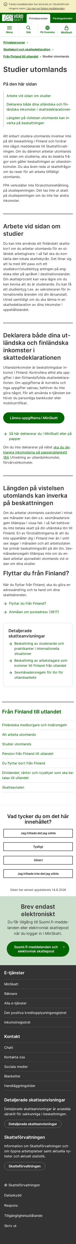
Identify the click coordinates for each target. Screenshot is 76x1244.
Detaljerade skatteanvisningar (33, 1124)
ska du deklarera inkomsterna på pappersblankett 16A (36, 452)
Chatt (8, 1047)
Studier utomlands (16, 744)
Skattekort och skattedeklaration (26, 49)
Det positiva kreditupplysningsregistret (35, 1013)
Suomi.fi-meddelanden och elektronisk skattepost (36, 949)
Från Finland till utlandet (20, 56)
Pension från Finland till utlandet (27, 753)
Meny (9, 32)
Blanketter (12, 1076)
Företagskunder (63, 18)
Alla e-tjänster (15, 1003)
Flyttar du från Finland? (27, 603)
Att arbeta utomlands (19, 734)
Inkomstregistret (17, 1022)
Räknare (10, 993)
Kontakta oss (14, 1057)
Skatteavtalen (13, 787)
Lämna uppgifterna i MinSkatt (34, 418)
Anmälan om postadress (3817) (34, 612)
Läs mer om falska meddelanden (46, 8)
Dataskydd (13, 1195)
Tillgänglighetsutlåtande (23, 1215)
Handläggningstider (19, 1086)
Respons (11, 1205)
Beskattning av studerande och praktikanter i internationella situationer (39, 648)
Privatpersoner (38, 18)
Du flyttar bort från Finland (23, 763)
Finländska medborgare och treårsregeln (34, 725)
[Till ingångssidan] (12, 17)
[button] (38, 833)
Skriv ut (10, 1226)
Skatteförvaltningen (25, 1166)
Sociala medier (16, 1066)
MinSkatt (11, 984)
